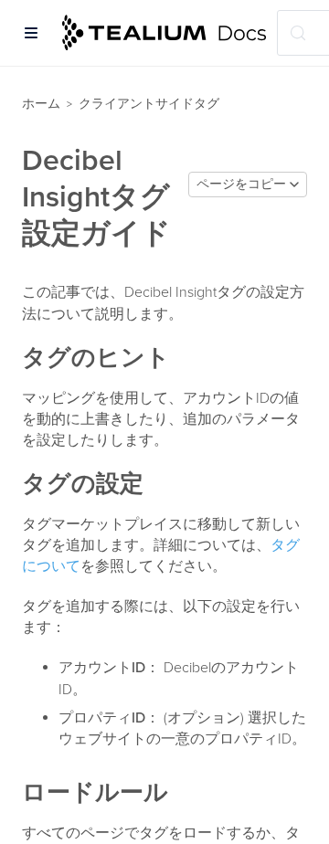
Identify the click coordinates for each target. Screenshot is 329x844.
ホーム (41, 103)
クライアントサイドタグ (149, 103)
